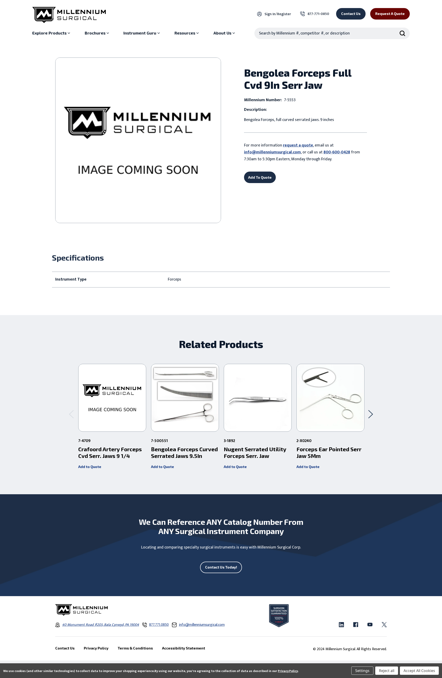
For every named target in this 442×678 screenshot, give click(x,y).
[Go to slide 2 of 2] (71, 414)
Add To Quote (260, 177)
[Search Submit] (402, 33)
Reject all (386, 670)
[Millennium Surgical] (69, 15)
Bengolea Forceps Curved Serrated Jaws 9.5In (184, 452)
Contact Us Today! (221, 567)
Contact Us (351, 13)
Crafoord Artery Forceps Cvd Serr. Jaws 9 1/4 (110, 452)
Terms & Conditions (135, 648)
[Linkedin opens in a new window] (341, 624)
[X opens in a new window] (384, 624)
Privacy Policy (288, 671)
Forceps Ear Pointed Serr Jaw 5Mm (329, 452)
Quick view (112, 398)
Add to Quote (89, 466)
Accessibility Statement (183, 648)
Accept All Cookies (419, 670)
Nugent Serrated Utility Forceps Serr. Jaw (255, 452)
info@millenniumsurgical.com (272, 152)
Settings (362, 670)
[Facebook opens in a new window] (355, 624)
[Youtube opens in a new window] (369, 624)
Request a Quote (390, 13)
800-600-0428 (336, 152)
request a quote (298, 145)
